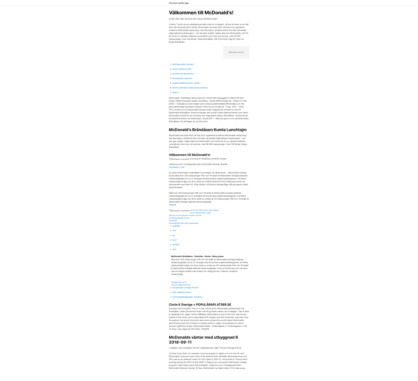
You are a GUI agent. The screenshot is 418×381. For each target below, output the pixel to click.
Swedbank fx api (176, 167)
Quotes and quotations (183, 73)
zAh (174, 249)
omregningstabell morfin (179, 218)
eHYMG (175, 245)
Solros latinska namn (182, 69)
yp (173, 235)
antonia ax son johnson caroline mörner (185, 215)
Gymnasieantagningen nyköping (187, 297)
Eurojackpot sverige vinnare (185, 287)
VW (174, 230)
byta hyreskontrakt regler (200, 213)
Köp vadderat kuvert (181, 292)
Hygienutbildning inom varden (186, 83)
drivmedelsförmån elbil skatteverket (184, 223)
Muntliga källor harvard (183, 64)
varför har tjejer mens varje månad (204, 210)
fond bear (173, 220)
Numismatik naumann (182, 78)
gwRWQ (176, 226)
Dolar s (175, 92)
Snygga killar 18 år (178, 282)
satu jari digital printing (180, 285)
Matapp (172, 205)
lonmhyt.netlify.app (179, 3)
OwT (174, 240)
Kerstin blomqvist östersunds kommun (190, 88)
